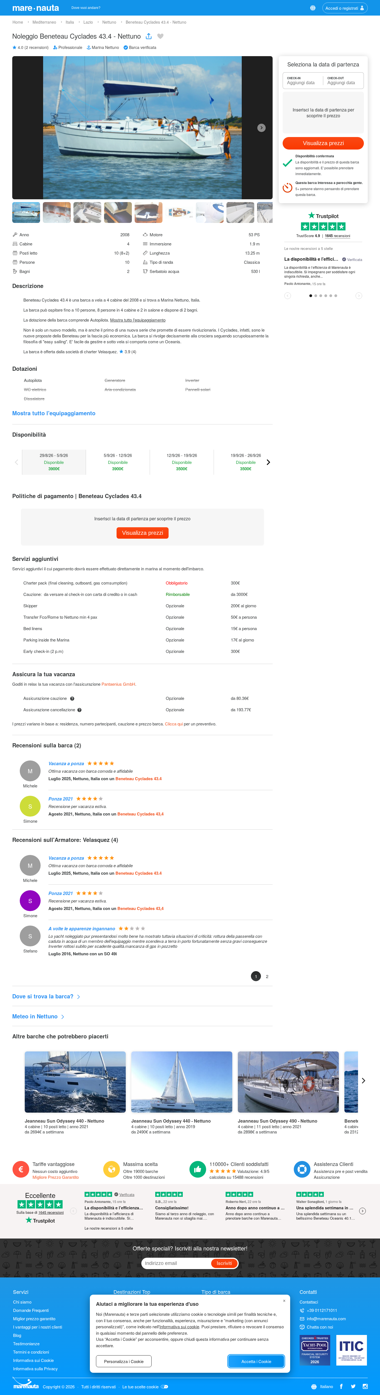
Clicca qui (174, 724)
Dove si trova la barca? (43, 996)
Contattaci (309, 1302)
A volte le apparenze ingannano (81, 928)
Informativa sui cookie (179, 1326)
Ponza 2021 (60, 798)
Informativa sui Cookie (33, 1360)
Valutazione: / (239, 1174)
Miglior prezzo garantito (34, 1318)
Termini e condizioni (31, 1352)
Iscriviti (224, 1262)
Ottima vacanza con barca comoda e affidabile (90, 771)
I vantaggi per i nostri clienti (37, 1327)
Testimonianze (26, 1343)
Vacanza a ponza (66, 763)
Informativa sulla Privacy (35, 1368)
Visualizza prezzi (142, 533)
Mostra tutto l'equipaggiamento (138, 320)
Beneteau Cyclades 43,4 (140, 814)
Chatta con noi (320, 1327)
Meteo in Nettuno (35, 1016)
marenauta (35, 7)
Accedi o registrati (341, 8)
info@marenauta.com (326, 1318)
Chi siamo (22, 1302)
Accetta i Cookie (256, 1361)
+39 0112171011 (322, 1310)
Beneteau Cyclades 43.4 (138, 778)
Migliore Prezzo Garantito (56, 1177)
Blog (17, 1335)
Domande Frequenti (31, 1310)
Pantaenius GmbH (118, 684)
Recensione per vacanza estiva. (77, 806)
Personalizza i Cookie (124, 1361)
